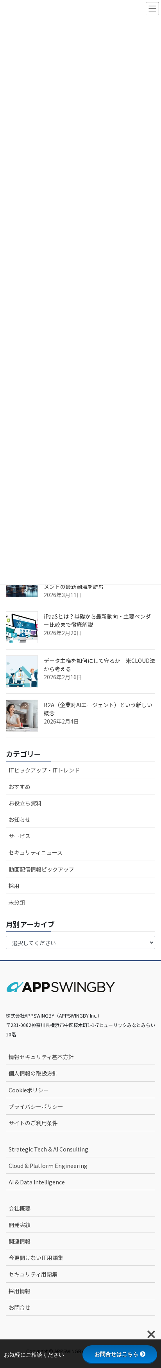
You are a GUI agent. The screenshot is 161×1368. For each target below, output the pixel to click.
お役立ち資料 (25, 803)
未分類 (17, 902)
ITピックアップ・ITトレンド (44, 770)
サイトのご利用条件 (33, 1123)
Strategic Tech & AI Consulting (48, 1149)
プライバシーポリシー (36, 1106)
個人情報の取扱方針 (33, 1073)
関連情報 (19, 1241)
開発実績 (19, 1225)
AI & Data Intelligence (37, 1182)
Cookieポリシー (29, 1090)
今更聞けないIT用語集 (36, 1258)
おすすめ (19, 786)
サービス (19, 836)
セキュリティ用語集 (33, 1274)
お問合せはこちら (116, 1353)
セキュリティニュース (36, 852)
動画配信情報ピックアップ (41, 869)
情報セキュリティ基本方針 (41, 1057)
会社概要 (19, 1208)
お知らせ (19, 819)
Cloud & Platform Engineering (48, 1165)
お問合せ (19, 1307)
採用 (14, 886)
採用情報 (19, 1291)
